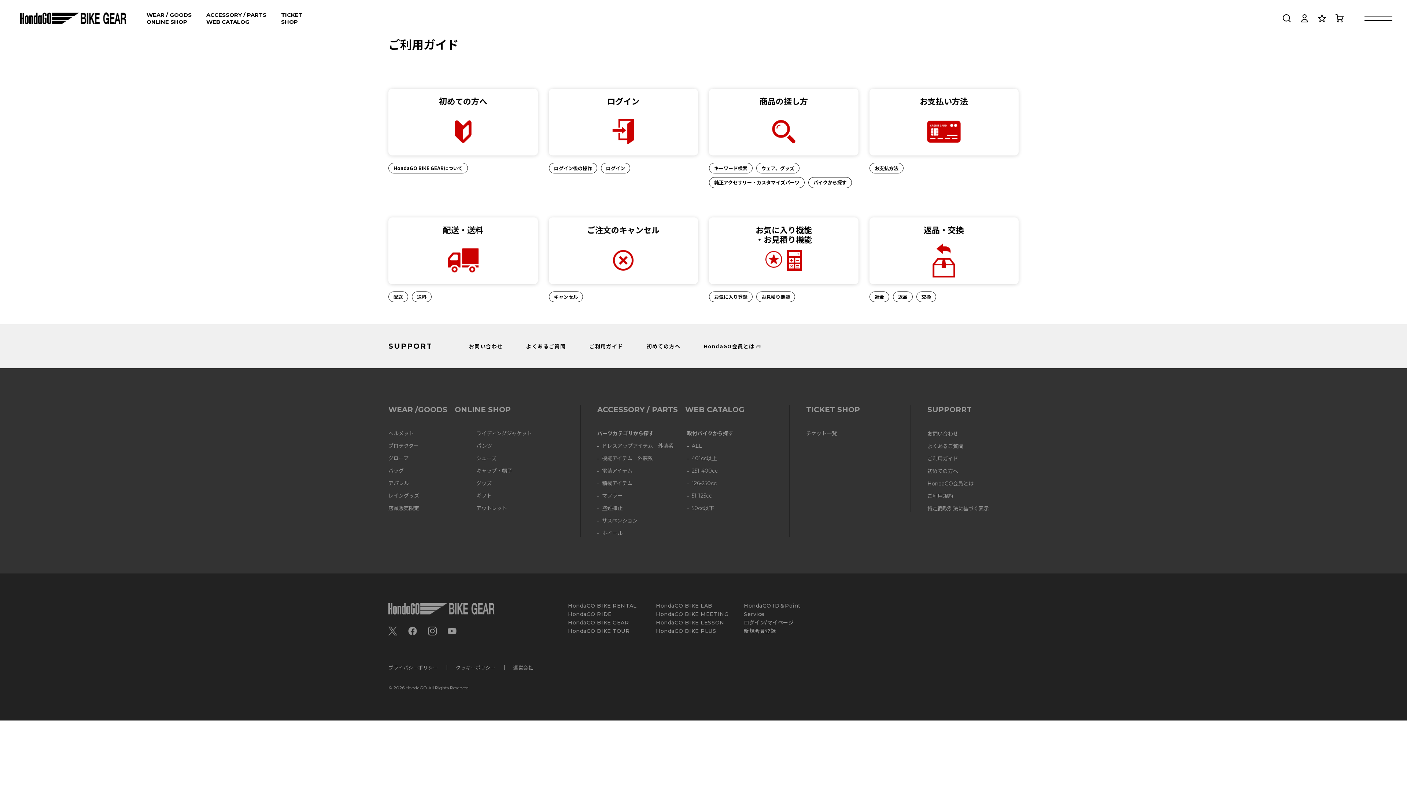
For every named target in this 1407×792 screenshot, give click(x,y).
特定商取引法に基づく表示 (958, 509)
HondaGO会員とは (729, 346)
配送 (398, 296)
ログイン (623, 101)
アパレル (398, 483)
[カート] (1339, 18)
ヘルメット (401, 433)
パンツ (484, 446)
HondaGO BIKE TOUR (599, 631)
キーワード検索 (730, 168)
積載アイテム (617, 483)
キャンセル (566, 296)
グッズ (484, 483)
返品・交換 (944, 229)
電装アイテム (617, 471)
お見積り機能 (775, 296)
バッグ (396, 471)
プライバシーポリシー (413, 667)
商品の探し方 (784, 101)
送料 (421, 296)
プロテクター (403, 446)
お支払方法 (886, 168)
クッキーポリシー (475, 667)
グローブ (398, 458)
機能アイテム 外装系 (627, 458)
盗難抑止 (612, 508)
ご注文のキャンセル (623, 229)
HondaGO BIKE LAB (684, 606)
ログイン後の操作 (573, 168)
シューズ (486, 458)
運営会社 (523, 667)
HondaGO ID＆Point (772, 606)
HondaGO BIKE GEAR (598, 623)
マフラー (612, 496)
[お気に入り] (1322, 18)
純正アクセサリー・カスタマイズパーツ (756, 182)
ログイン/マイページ (769, 623)
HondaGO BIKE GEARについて (428, 168)
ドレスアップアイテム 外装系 (637, 446)
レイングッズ (403, 496)
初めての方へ (463, 101)
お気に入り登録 (730, 296)
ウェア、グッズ (777, 168)
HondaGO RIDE (590, 614)
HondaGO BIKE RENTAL (602, 606)
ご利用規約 (940, 496)
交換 (926, 296)
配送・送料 (463, 229)
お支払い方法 (944, 101)
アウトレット (491, 508)
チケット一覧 (821, 433)
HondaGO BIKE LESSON (690, 623)
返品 (903, 296)
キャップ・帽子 (494, 471)
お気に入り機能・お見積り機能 (784, 234)
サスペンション (620, 521)
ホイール (612, 533)
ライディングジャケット (504, 433)
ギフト (484, 496)
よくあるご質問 (546, 346)
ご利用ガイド (606, 346)
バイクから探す (830, 182)
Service (754, 614)
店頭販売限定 (403, 508)
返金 (879, 296)
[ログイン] (1304, 18)
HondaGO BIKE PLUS (686, 631)
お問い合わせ (486, 346)
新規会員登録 (760, 631)
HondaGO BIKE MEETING (692, 614)
